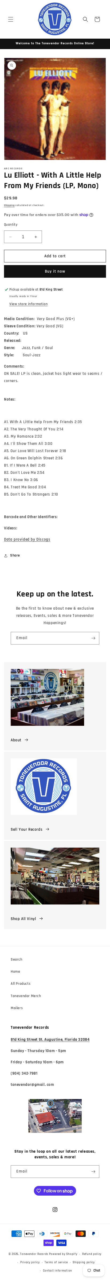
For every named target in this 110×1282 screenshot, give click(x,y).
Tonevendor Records (34, 1254)
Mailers (17, 1008)
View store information (28, 304)
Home (15, 971)
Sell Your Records (26, 829)
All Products (20, 983)
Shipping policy (84, 1262)
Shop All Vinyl (23, 918)
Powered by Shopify (63, 1254)
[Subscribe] (93, 638)
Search (16, 959)
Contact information (57, 1271)
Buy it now (55, 271)
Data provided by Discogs (27, 539)
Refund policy (91, 1254)
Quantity (10, 224)
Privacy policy (30, 1262)
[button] (11, 19)
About (16, 740)
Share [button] (15, 555)
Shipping (9, 205)
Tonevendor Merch (26, 996)
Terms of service (56, 1262)
